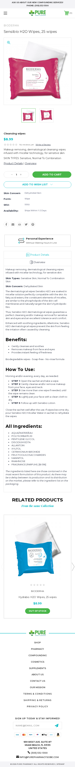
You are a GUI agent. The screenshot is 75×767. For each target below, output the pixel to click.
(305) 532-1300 (42, 6)
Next (73, 566)
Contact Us (37, 681)
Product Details (13, 163)
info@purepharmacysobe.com (39, 757)
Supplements (37, 668)
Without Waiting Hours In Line (41, 242)
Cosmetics (37, 662)
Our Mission (37, 687)
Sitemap (61, 764)
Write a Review (43, 144)
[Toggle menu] (10, 13)
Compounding (37, 655)
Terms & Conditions (37, 693)
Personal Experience (39, 238)
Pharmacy (37, 649)
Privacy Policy (37, 706)
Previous (2, 566)
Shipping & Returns (37, 700)
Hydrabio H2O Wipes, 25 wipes (37, 597)
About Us (38, 674)
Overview (30, 163)
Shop (37, 642)
